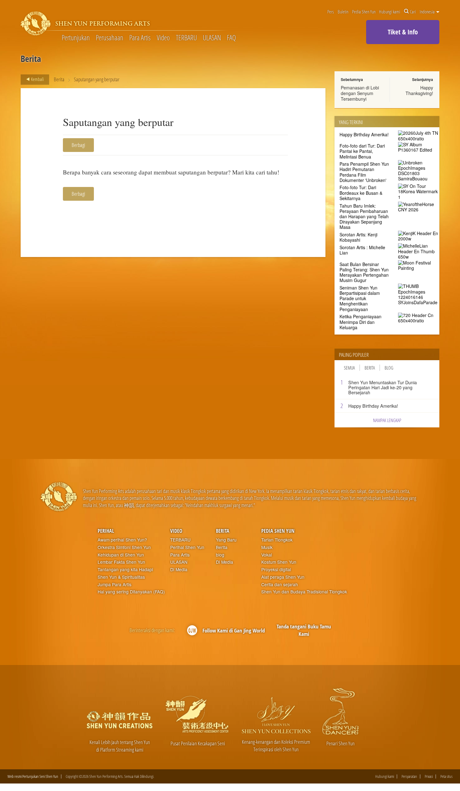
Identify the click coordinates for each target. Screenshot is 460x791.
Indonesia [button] (428, 11)
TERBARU (186, 38)
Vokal (266, 555)
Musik (267, 547)
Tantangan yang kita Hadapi (125, 569)
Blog (389, 368)
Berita (59, 79)
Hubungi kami (389, 11)
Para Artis (140, 38)
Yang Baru (226, 540)
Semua (349, 368)
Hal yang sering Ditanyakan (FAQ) (131, 592)
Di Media (178, 569)
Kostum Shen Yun (278, 562)
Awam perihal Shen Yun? (122, 540)
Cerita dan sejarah (279, 584)
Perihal (106, 530)
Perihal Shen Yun (187, 547)
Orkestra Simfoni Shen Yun (124, 547)
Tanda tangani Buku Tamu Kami (304, 630)
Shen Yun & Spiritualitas (121, 577)
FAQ (231, 38)
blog (220, 555)
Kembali (37, 79)
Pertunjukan (76, 38)
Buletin (343, 11)
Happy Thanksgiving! (419, 90)
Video (163, 38)
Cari (413, 11)
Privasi (429, 776)
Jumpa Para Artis (114, 584)
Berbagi (78, 145)
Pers (330, 11)
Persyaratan (409, 776)
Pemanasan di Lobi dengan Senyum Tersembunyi (360, 93)
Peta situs (446, 776)
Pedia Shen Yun (364, 11)
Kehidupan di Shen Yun (121, 555)
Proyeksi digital (276, 569)
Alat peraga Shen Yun (282, 577)
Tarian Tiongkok (277, 540)
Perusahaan (109, 38)
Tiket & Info (403, 32)
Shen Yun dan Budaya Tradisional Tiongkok (304, 592)
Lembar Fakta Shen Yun (121, 562)
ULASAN (212, 38)
